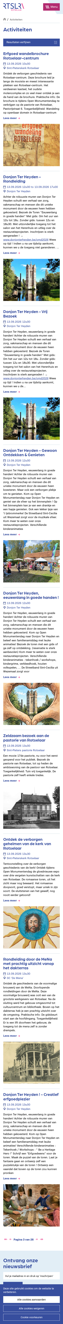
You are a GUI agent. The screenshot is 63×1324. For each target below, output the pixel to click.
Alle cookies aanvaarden (31, 1299)
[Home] (13, 7)
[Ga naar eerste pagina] (5, 1239)
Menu (54, 6)
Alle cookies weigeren (31, 1308)
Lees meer (10, 118)
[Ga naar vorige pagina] (10, 1239)
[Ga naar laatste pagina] (41, 1239)
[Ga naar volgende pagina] (36, 1239)
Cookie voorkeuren (31, 1317)
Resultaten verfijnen (18, 42)
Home (4, 18)
